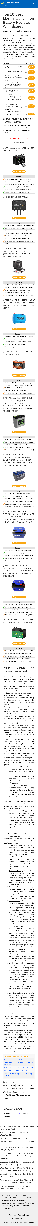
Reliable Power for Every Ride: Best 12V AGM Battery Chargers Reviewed (18, 1069)
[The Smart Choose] (10, 4)
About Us (12, 1215)
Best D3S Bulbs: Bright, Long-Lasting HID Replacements (18, 1075)
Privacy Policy (23, 1215)
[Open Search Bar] (28, 4)
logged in (16, 1114)
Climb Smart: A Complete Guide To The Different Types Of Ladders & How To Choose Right (18, 1141)
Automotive (10, 1082)
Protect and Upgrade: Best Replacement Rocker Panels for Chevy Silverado (18, 1062)
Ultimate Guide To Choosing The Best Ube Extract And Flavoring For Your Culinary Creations (16, 1155)
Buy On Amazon (31, 67)
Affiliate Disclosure (19, 1219)
